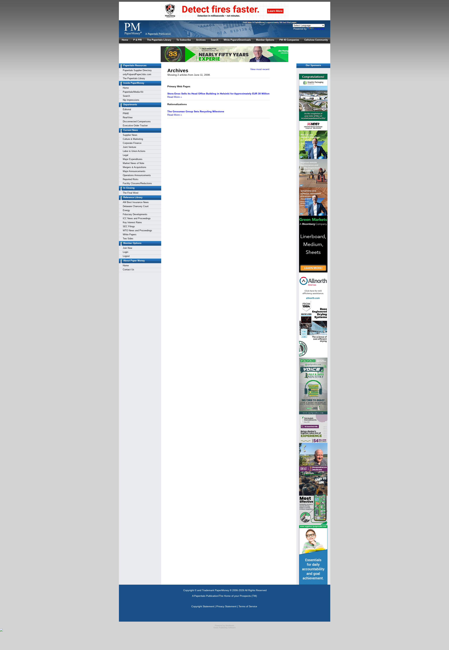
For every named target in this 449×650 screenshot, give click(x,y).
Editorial (127, 109)
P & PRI (137, 40)
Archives (201, 40)
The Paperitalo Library (159, 40)
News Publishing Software (224, 628)
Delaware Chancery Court (136, 206)
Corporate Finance (132, 143)
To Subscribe (183, 40)
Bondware (230, 625)
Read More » (174, 96)
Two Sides (128, 238)
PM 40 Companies (289, 40)
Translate (319, 28)
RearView (127, 117)
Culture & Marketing (133, 139)
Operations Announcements (137, 175)
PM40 (126, 113)
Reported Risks (130, 179)
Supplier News (130, 135)
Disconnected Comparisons (137, 121)
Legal (125, 155)
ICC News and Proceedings (137, 218)
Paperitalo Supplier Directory (137, 70)
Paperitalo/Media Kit (133, 92)
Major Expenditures (132, 159)
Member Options (265, 40)
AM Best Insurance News (136, 202)
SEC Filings (129, 226)
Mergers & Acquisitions (134, 167)
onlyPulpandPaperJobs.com (137, 74)
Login (125, 252)
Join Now (127, 248)
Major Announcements (134, 171)
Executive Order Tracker (135, 125)
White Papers (129, 234)
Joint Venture (129, 147)
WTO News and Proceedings (137, 230)
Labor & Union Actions (134, 151)
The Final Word (130, 192)
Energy (126, 210)
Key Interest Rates (132, 222)
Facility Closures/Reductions (137, 183)
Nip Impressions (131, 100)
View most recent (259, 69)
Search (214, 40)
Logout (126, 256)
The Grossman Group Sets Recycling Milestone (195, 111)
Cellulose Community (316, 40)
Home (125, 40)
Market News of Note (133, 163)
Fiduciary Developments (135, 214)
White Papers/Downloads (237, 40)
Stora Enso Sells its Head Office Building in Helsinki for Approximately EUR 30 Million (218, 93)
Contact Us (128, 269)
